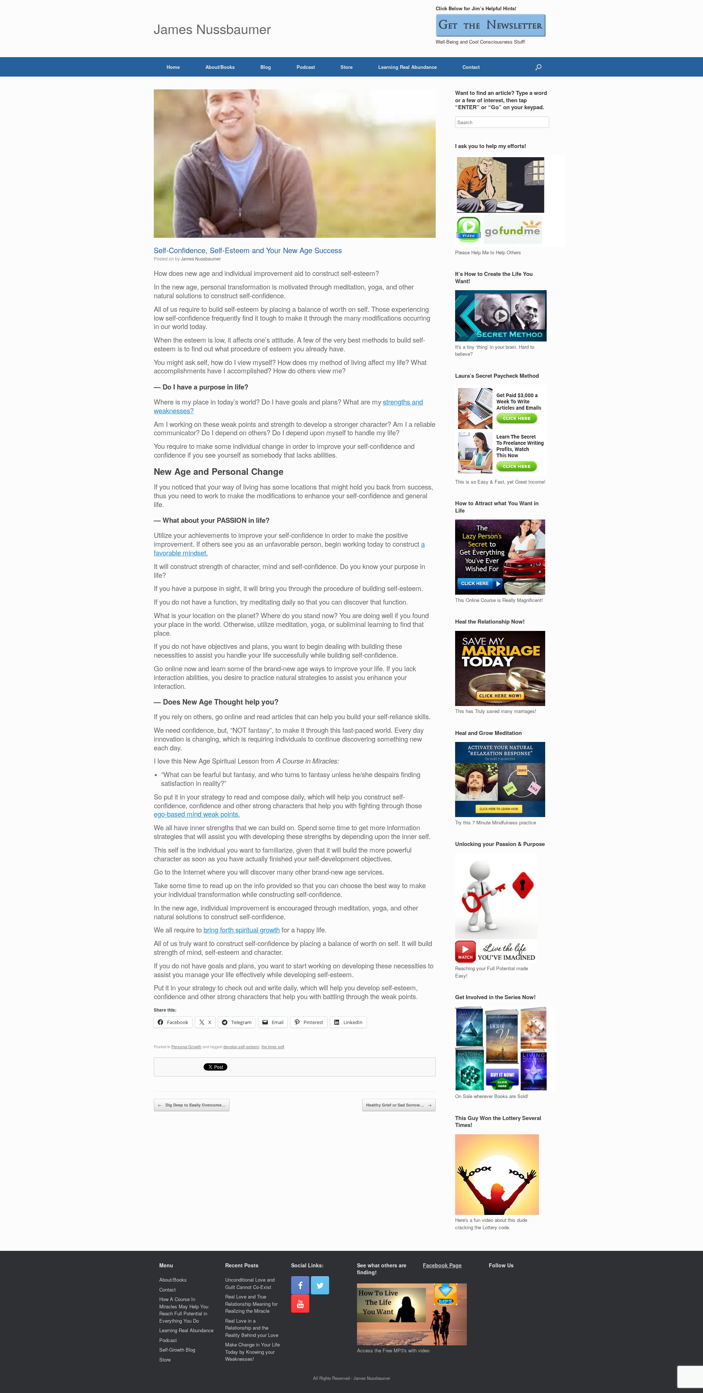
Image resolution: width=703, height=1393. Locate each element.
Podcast (306, 66)
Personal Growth (186, 1046)
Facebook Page (442, 1265)
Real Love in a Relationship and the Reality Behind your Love (251, 1327)
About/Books (220, 66)
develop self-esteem (241, 1046)
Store (347, 66)
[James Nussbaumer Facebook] (300, 1285)
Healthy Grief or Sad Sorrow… (399, 1105)
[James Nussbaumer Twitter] (320, 1285)
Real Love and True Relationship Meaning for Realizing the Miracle (251, 1303)
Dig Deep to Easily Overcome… (192, 1105)
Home (173, 66)
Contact (471, 66)
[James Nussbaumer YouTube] (300, 1303)
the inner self (272, 1046)
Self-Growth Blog (177, 1349)
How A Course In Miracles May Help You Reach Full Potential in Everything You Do (183, 1310)
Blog (265, 66)
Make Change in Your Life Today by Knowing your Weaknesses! (252, 1351)
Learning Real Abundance (407, 66)
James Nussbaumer (201, 258)
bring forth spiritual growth (242, 929)
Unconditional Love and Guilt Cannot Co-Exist (250, 1283)
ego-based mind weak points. (197, 814)
